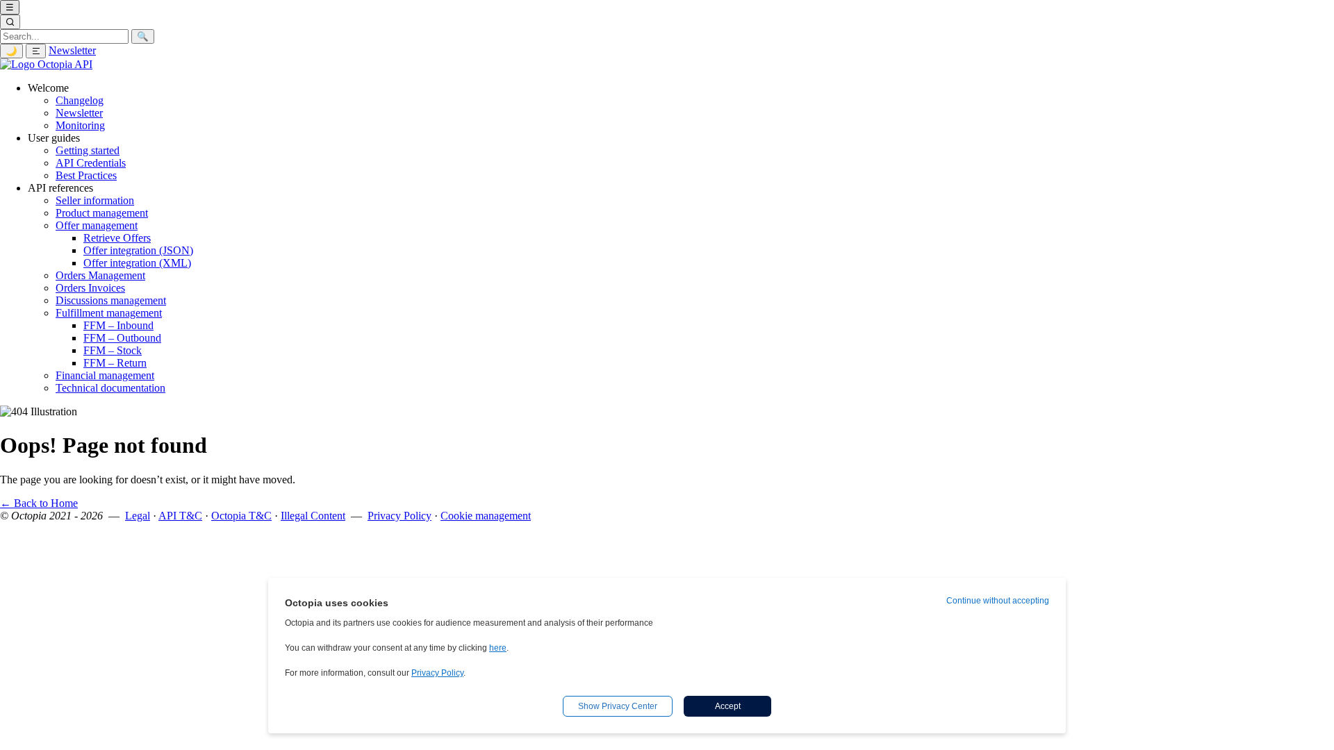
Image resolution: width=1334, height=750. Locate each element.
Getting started (88, 150)
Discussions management (111, 300)
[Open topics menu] (36, 51)
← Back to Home (39, 503)
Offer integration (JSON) (138, 250)
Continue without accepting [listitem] (997, 601)
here (498, 648)
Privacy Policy (399, 516)
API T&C (180, 516)
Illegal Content (313, 516)
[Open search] (10, 22)
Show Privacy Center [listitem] (617, 706)
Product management (102, 213)
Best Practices (86, 175)
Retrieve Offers (117, 238)
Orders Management (100, 275)
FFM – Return (115, 363)
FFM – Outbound (122, 338)
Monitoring (80, 125)
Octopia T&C (241, 516)
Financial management (105, 375)
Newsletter (72, 50)
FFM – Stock (112, 350)
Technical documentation (110, 388)
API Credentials (91, 163)
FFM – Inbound (118, 325)
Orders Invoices (90, 288)
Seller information (95, 200)
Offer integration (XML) (137, 263)
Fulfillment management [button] (109, 313)
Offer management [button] (97, 225)
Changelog (80, 100)
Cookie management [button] (485, 516)
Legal (137, 516)
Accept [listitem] (728, 706)
